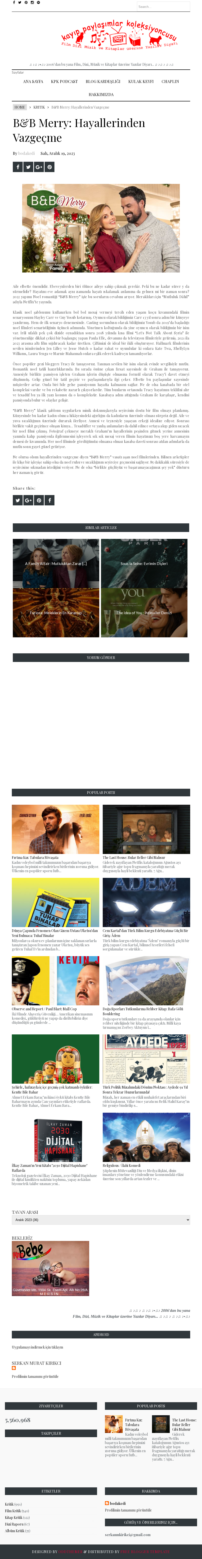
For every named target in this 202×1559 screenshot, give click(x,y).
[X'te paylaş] (28, 167)
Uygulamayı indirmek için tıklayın (37, 1347)
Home (20, 107)
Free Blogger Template (145, 1551)
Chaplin (170, 81)
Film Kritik (13, 1511)
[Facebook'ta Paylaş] (18, 167)
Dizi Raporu (14, 1524)
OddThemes (70, 1551)
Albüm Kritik (14, 1530)
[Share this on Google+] (39, 167)
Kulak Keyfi (141, 81)
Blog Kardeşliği (103, 81)
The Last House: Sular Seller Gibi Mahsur (184, 1425)
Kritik (39, 107)
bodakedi (26, 153)
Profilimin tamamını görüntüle (35, 1376)
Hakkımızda (101, 94)
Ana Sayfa (33, 81)
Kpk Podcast (64, 81)
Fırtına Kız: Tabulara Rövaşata (133, 1425)
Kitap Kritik (13, 1517)
